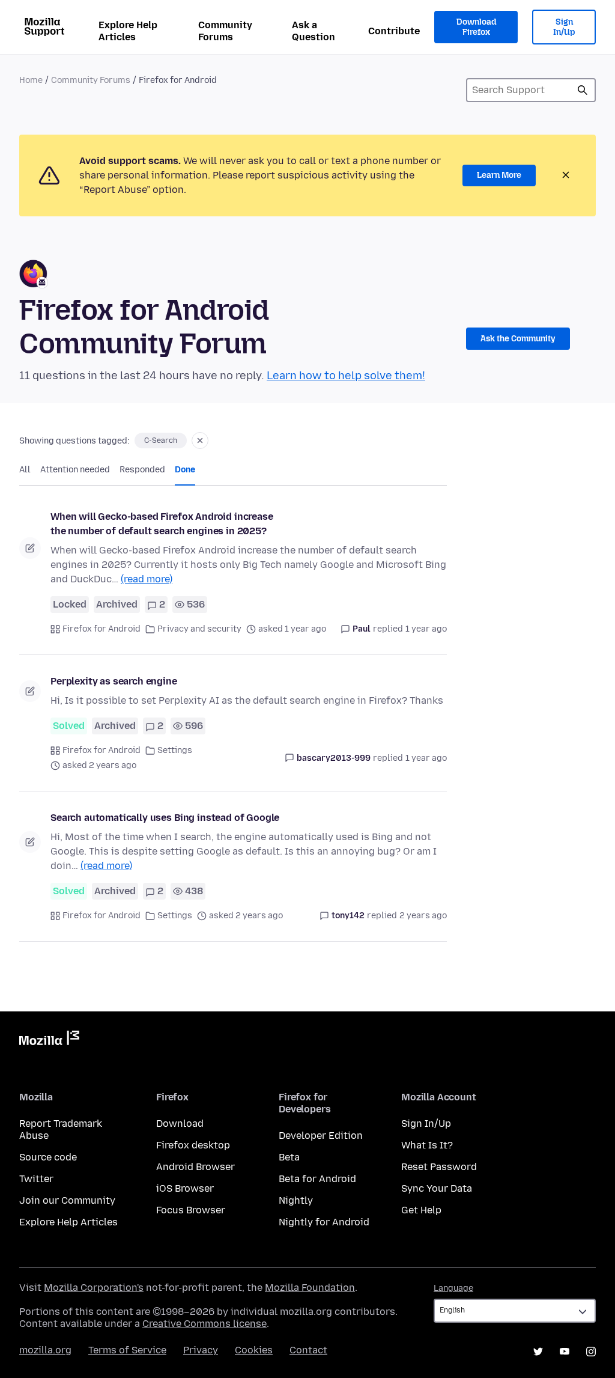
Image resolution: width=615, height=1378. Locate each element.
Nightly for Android (324, 1222)
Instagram (591, 1351)
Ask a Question (313, 31)
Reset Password (439, 1166)
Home (31, 80)
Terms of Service (127, 1350)
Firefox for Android (101, 629)
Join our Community (67, 1200)
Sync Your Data (436, 1188)
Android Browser (195, 1166)
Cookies (254, 1350)
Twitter (36, 1178)
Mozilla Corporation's (94, 1287)
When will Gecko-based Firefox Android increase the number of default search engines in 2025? (161, 524)
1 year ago (426, 629)
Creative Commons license (204, 1323)
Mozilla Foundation (310, 1287)
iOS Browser (185, 1188)
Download (180, 1123)
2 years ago (423, 915)
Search (582, 90)
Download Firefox (476, 27)
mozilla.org (45, 1350)
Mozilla (49, 1040)
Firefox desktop (193, 1145)
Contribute (394, 31)
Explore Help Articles (127, 31)
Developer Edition (321, 1135)
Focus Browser (190, 1210)
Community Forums (225, 31)
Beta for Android (317, 1178)
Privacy (200, 1350)
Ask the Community (518, 339)
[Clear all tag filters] (200, 440)
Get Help (421, 1210)
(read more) (146, 579)
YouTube (564, 1351)
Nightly (296, 1200)
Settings (174, 750)
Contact (308, 1350)
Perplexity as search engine (113, 681)
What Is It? (427, 1145)
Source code (48, 1157)
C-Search (160, 440)
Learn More (499, 175)
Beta (289, 1157)
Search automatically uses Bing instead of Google (164, 817)
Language (453, 1288)
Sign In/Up (564, 27)
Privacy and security (199, 629)
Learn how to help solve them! (346, 375)
